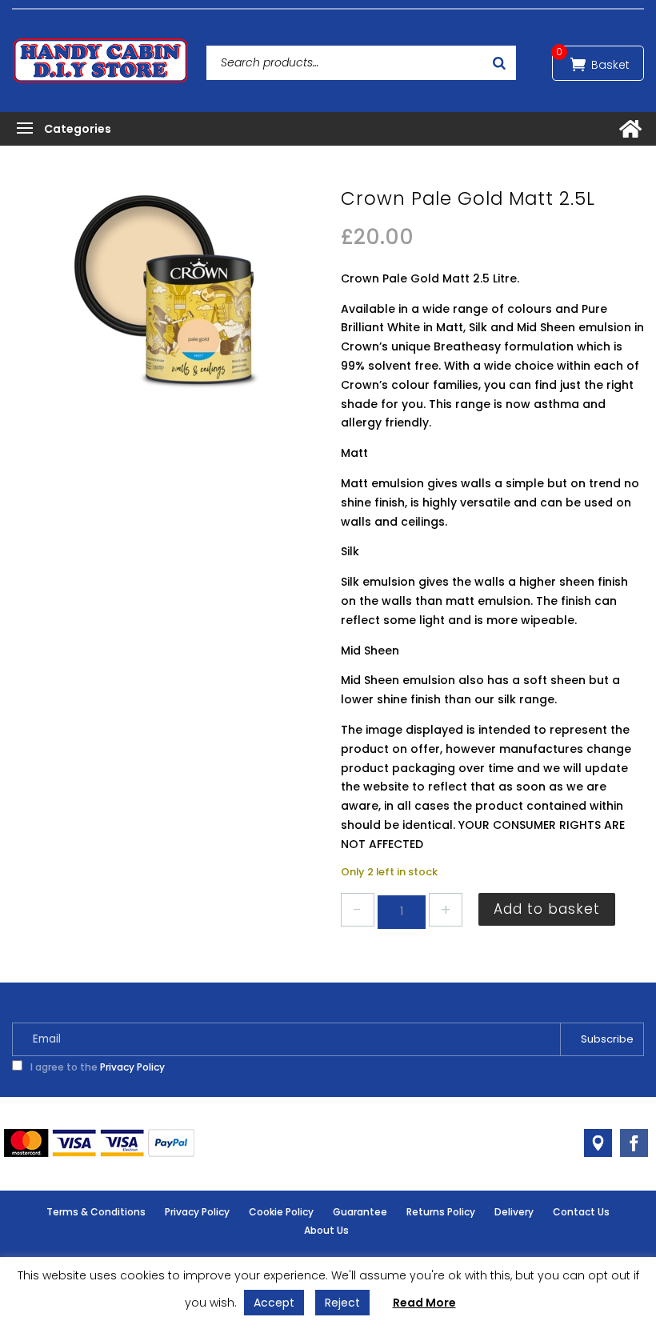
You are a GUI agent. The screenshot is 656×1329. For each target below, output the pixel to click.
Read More (424, 1303)
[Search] (499, 62)
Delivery (514, 1212)
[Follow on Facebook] (634, 1143)
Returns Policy (440, 1212)
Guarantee (360, 1212)
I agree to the (96, 1067)
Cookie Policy (281, 1212)
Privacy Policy (132, 1067)
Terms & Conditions (96, 1212)
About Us (326, 1230)
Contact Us (581, 1212)
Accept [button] (274, 1303)
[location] (598, 1143)
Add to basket (547, 909)
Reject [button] (342, 1303)
